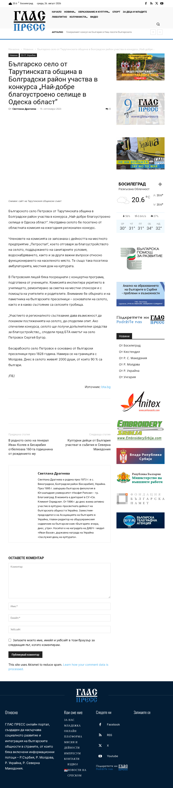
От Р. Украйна (28, 55)
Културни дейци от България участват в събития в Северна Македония (88, 445)
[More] (90, 118)
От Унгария (127, 377)
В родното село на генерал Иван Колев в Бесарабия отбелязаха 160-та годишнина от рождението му (30, 447)
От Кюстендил (129, 352)
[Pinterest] (32, 118)
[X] (156, 3)
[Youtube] (162, 3)
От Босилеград (130, 345)
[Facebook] (146, 3)
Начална (13, 49)
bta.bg (106, 387)
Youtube (112, 756)
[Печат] (61, 118)
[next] (159, 32)
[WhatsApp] (42, 118)
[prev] (153, 32)
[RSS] (151, 3)
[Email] (51, 118)
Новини (28, 49)
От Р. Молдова (129, 364)
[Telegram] (71, 118)
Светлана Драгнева (24, 108)
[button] (158, 24)
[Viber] (80, 118)
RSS (109, 735)
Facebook (113, 724)
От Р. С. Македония (133, 358)
